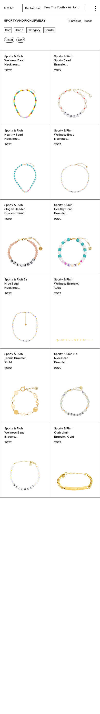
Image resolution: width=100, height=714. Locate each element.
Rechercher (55, 8)
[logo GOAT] (9, 8)
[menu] (95, 8)
